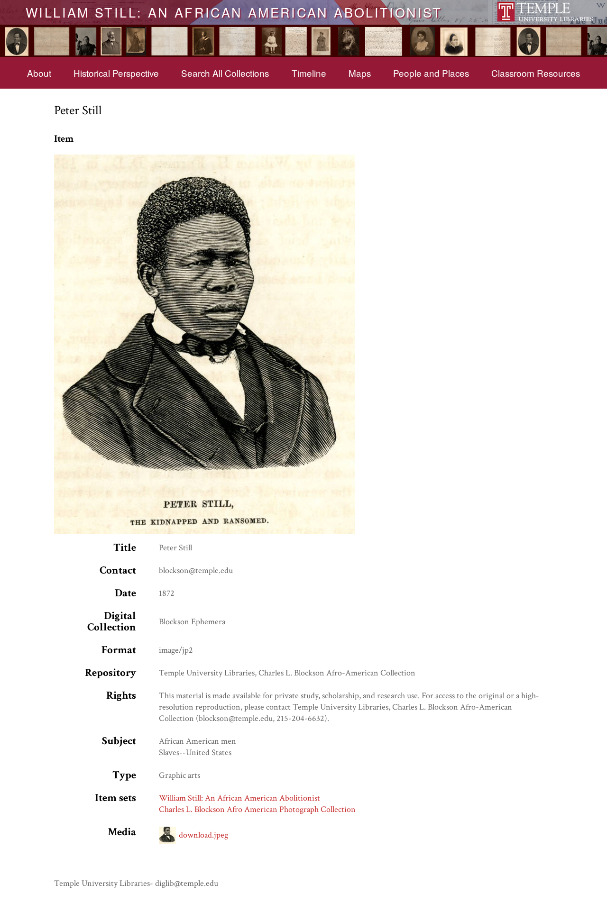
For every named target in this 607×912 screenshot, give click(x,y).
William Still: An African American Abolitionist (234, 11)
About (39, 72)
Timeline (309, 72)
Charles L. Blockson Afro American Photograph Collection (257, 809)
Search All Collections (225, 72)
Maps (360, 72)
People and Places (431, 72)
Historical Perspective (116, 72)
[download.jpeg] (204, 160)
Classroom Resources (535, 72)
